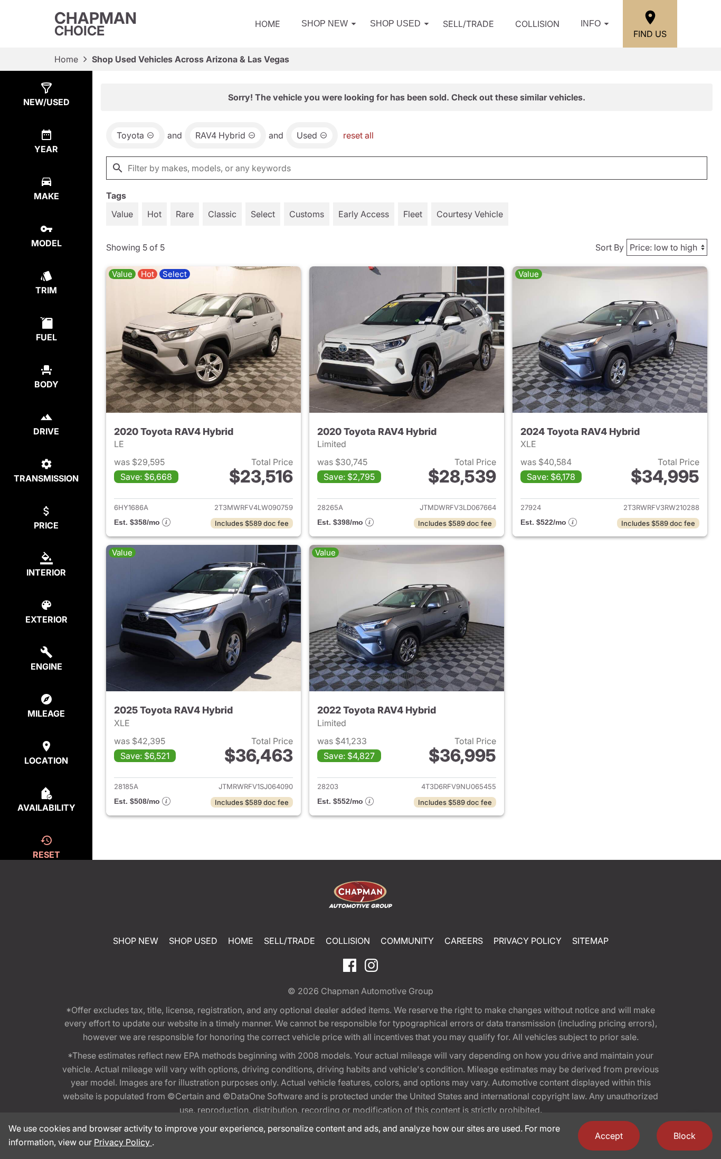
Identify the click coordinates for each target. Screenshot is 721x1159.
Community (407, 940)
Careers (463, 940)
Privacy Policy (528, 940)
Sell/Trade (468, 23)
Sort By (609, 247)
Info (591, 23)
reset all (358, 135)
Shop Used (395, 23)
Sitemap (590, 940)
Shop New (324, 23)
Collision (537, 23)
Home (267, 23)
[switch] (122, 214)
